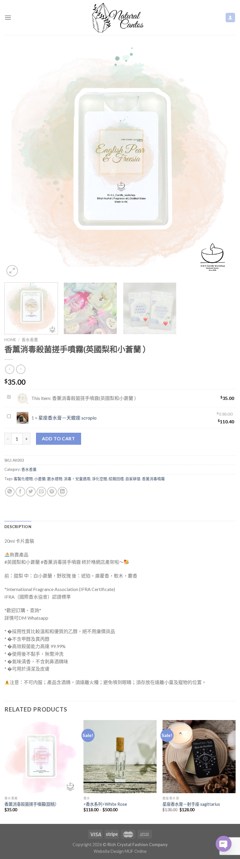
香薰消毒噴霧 (153, 478)
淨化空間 (99, 478)
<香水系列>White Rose (105, 804)
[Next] (223, 162)
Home (10, 339)
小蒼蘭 (40, 478)
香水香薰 (30, 339)
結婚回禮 (116, 478)
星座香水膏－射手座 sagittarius (191, 804)
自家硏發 (132, 478)
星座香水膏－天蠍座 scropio (67, 417)
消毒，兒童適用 (77, 478)
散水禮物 (54, 478)
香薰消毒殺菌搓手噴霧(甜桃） (31, 804)
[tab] (17, 526)
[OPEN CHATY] (224, 844)
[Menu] (7, 17)
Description (17, 526)
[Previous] (16, 162)
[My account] (230, 18)
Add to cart (58, 438)
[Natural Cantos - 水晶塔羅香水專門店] (120, 17)
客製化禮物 (23, 478)
